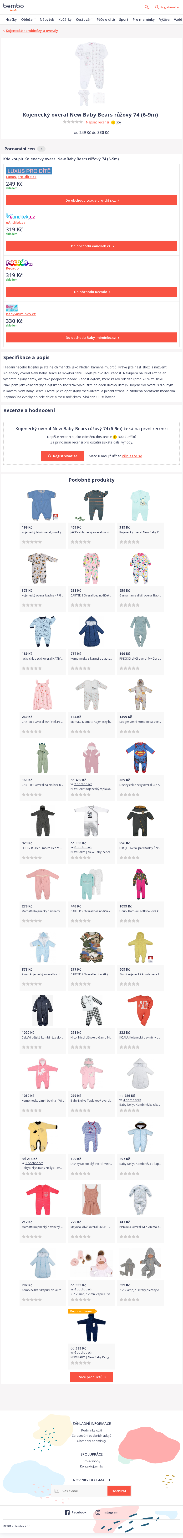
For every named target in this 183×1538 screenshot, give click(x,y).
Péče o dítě (106, 19)
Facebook (79, 1512)
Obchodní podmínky (91, 1441)
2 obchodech (83, 784)
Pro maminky (144, 19)
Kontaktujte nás (91, 1466)
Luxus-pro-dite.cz (21, 176)
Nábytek (47, 19)
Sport (123, 19)
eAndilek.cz (15, 222)
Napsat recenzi (97, 122)
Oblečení (28, 19)
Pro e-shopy (91, 1461)
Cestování (84, 19)
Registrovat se (170, 7)
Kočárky (65, 19)
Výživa (164, 19)
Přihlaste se (132, 455)
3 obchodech (34, 1163)
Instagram (110, 1512)
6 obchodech (83, 847)
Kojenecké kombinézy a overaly (32, 30)
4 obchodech (132, 1100)
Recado (12, 268)
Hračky (11, 19)
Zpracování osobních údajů (91, 1435)
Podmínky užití (91, 1430)
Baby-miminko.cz (21, 313)
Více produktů (90, 1377)
